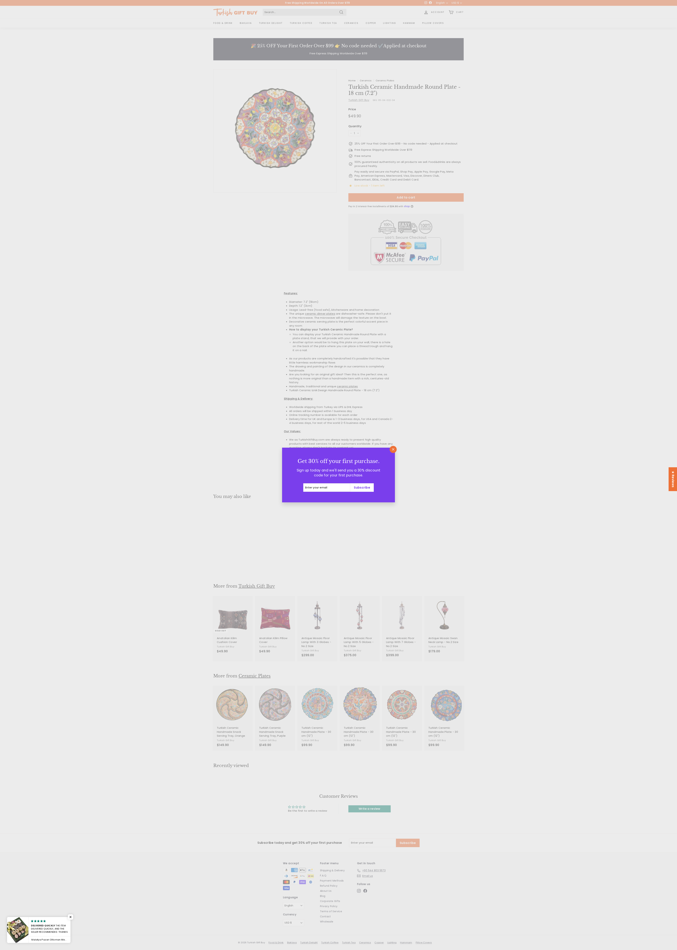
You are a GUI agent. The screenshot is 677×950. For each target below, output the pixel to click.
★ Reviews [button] (673, 479)
